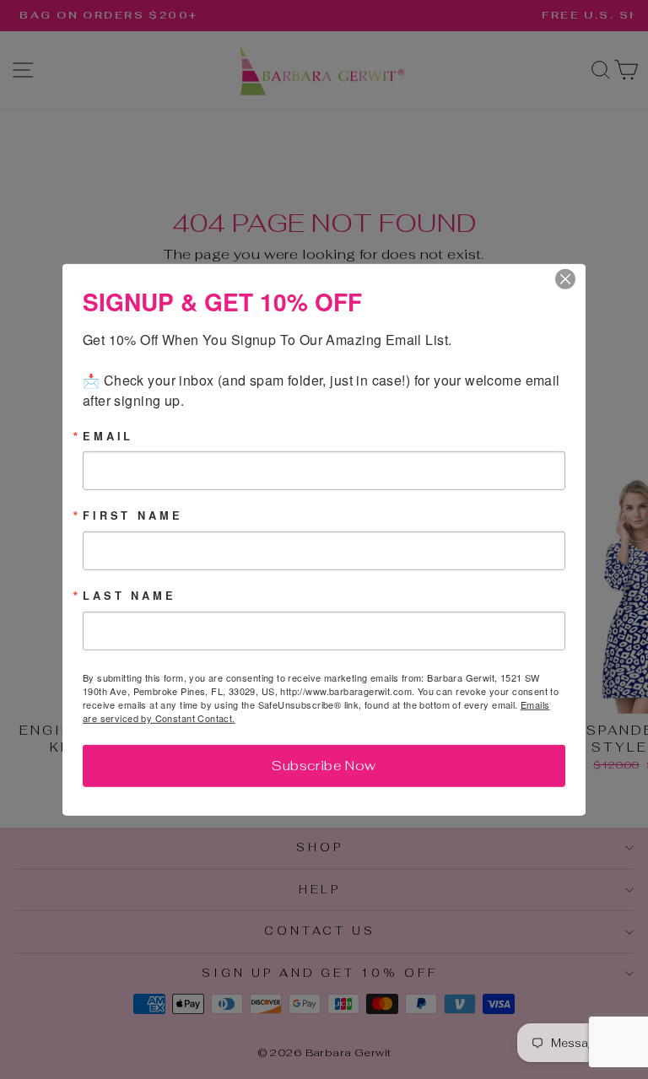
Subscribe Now (323, 765)
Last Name (129, 596)
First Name (132, 515)
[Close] (570, 278)
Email (108, 435)
